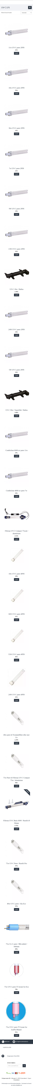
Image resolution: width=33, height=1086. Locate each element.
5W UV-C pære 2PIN (16, 370)
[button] (3, 1056)
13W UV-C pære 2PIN (16, 249)
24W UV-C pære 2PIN (16, 329)
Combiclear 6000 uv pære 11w (17, 450)
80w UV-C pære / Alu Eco (16, 904)
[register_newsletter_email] (24, 1065)
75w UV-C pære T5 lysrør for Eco (16, 987)
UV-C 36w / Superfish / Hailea (17, 410)
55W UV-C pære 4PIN (16, 654)
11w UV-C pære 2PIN (16, 48)
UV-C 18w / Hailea (16, 289)
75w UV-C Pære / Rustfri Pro (16, 863)
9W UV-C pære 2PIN (16, 209)
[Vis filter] (30, 7)
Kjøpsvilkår (7, 1047)
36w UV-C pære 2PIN (16, 128)
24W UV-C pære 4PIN (16, 695)
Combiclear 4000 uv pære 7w (16, 491)
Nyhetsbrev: (11, 1063)
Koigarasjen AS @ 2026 (13, 1056)
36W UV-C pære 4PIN (16, 614)
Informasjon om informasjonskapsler (11, 1083)
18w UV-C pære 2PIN (16, 88)
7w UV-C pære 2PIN (16, 168)
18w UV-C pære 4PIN (16, 574)
